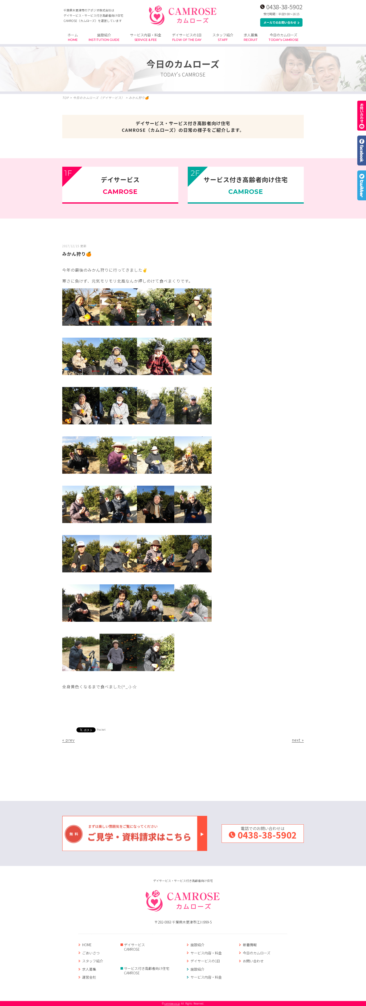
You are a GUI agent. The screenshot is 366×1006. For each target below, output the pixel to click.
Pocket (101, 729)
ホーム (72, 37)
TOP (65, 97)
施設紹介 (104, 37)
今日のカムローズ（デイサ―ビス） (98, 97)
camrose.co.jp (172, 1003)
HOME (87, 944)
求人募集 (251, 37)
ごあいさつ (91, 952)
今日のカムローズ (283, 37)
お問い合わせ (253, 960)
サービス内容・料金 (145, 37)
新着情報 (250, 944)
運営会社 (89, 977)
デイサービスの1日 (187, 37)
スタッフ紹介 (222, 37)
